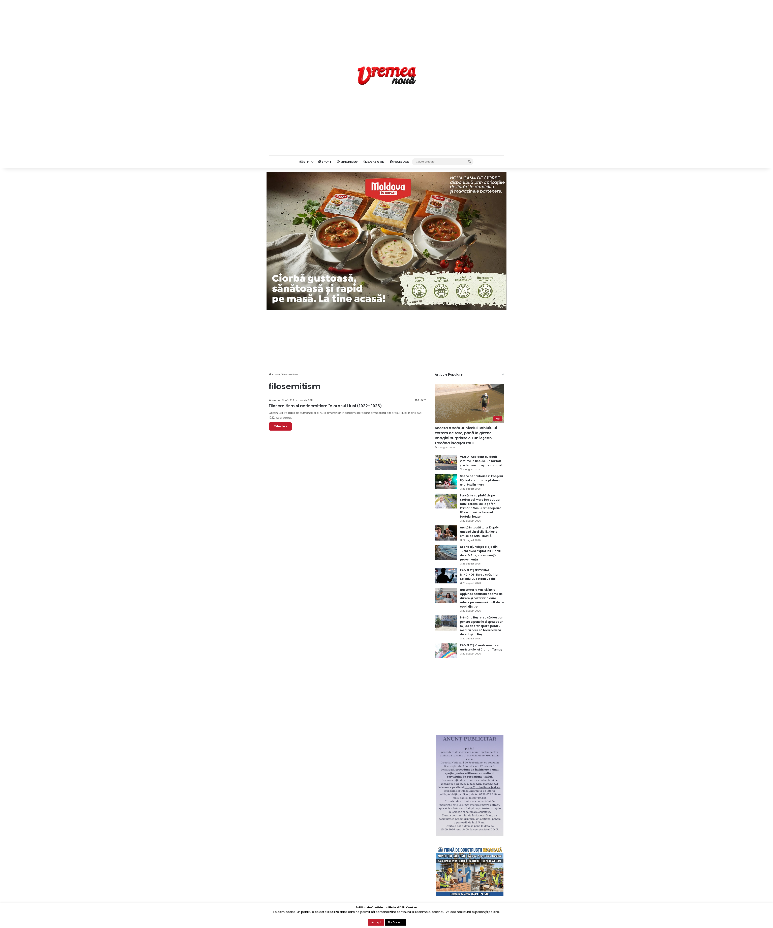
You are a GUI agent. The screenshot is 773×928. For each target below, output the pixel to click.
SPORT (326, 162)
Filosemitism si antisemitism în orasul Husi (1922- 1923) (325, 406)
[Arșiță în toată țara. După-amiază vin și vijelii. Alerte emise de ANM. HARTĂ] (446, 533)
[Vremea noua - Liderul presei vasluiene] (386, 75)
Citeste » (280, 426)
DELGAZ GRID (374, 162)
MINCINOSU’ (349, 162)
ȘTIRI (306, 162)
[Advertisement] (386, 28)
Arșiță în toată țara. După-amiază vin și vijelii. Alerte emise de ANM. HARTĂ (479, 531)
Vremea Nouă (280, 400)
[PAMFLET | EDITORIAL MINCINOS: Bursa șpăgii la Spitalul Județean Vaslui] (446, 575)
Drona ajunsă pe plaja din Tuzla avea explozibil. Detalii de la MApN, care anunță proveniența (481, 553)
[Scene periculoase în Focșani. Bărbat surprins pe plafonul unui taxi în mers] (446, 481)
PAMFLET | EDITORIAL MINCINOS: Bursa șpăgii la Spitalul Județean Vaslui (479, 574)
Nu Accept (395, 922)
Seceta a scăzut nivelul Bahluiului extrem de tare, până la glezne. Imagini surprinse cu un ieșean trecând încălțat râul (466, 435)
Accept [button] (376, 922)
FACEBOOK (401, 162)
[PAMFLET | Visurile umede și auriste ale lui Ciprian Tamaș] (446, 650)
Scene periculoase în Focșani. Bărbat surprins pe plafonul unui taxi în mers (482, 480)
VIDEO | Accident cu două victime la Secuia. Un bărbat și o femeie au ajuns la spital (481, 461)
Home (275, 374)
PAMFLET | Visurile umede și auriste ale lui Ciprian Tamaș (481, 647)
